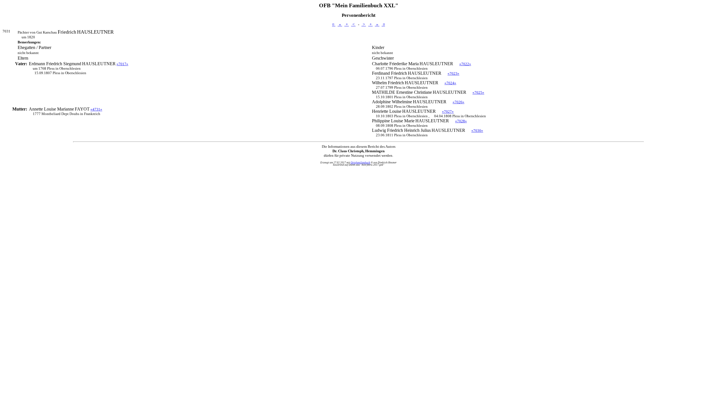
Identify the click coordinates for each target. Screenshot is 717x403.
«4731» (96, 109)
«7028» (461, 121)
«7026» (458, 102)
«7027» (448, 111)
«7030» (477, 130)
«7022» (465, 64)
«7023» (453, 73)
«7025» (478, 92)
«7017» (122, 64)
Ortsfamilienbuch (360, 162)
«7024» (450, 83)
